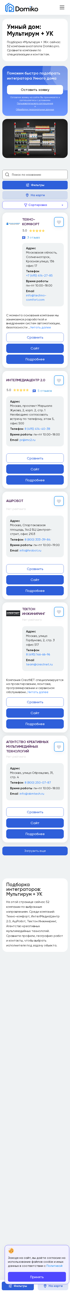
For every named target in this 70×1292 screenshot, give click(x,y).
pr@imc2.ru (27, 440)
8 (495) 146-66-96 (38, 654)
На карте (38, 195)
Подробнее (35, 359)
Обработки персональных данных (35, 109)
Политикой (54, 1266)
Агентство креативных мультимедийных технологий (27, 746)
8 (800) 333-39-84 (38, 539)
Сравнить (35, 337)
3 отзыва (33, 237)
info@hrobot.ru (30, 550)
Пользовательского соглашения (35, 103)
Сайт (35, 348)
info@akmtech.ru (32, 793)
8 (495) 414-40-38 (37, 429)
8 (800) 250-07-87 (38, 782)
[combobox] (35, 205)
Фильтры (37, 185)
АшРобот (14, 501)
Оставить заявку (35, 90)
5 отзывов (45, 391)
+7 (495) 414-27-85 (39, 275)
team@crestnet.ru (39, 664)
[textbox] (35, 205)
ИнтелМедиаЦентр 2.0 (25, 380)
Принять (37, 1277)
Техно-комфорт (30, 221)
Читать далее (40, 327)
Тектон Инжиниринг (33, 611)
